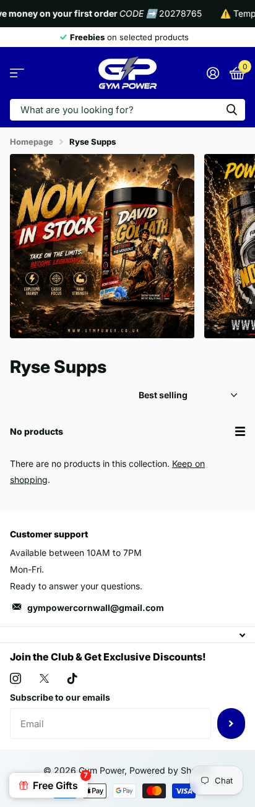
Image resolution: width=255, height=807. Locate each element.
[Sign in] (212, 73)
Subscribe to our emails (60, 697)
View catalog (17, 73)
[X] (44, 678)
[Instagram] (15, 678)
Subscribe (231, 723)
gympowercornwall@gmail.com (95, 607)
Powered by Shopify (170, 770)
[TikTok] (72, 678)
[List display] (240, 431)
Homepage (31, 142)
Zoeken (231, 110)
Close (127, 635)
